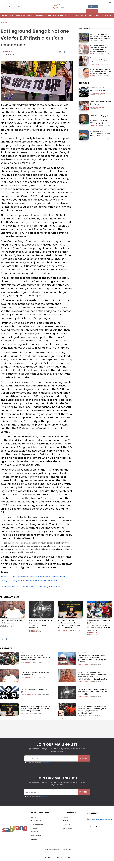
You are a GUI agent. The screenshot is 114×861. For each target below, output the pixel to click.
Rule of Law (82, 653)
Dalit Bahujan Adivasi (82, 94)
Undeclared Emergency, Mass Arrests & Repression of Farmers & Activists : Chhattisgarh (100, 71)
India (91, 40)
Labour (81, 109)
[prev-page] (2, 639)
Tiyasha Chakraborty (97, 93)
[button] (110, 2)
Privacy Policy (45, 763)
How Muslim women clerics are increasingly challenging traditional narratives (100, 60)
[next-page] (7, 639)
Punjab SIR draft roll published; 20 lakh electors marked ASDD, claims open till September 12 (36, 708)
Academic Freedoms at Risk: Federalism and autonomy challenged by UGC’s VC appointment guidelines (99, 48)
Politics (3, 23)
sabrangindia (35, 630)
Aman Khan (62, 630)
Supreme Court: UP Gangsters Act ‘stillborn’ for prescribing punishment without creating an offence (92, 658)
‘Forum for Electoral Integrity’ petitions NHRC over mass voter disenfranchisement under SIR (100, 36)
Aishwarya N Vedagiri (97, 107)
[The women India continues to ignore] (84, 92)
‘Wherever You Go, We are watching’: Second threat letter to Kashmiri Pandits (35, 657)
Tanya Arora (82, 716)
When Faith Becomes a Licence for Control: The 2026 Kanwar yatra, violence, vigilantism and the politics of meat (93, 709)
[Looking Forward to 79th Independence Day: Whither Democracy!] (84, 135)
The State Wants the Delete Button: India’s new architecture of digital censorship (93, 691)
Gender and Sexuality (85, 670)
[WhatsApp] (14, 7)
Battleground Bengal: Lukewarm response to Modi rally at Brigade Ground (33, 576)
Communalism (94, 64)
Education (93, 53)
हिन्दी (62, 8)
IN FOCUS (84, 83)
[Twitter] (9, 7)
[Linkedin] (65, 52)
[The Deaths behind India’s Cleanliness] (84, 105)
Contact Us (91, 11)
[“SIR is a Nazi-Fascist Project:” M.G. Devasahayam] (12, 609)
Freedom (93, 75)
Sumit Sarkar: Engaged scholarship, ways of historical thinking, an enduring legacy (99, 119)
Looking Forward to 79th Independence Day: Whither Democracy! (100, 133)
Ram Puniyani (94, 139)
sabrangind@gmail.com (102, 819)
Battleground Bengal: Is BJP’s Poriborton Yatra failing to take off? (29, 580)
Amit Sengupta (8, 52)
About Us (93, 7)
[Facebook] (4, 7)
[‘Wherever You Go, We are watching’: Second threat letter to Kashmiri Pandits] (9, 658)
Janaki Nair (94, 126)
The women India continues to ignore (98, 89)
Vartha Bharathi (7, 626)
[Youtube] (19, 7)
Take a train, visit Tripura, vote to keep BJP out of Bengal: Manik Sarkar (31, 586)
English (55, 8)
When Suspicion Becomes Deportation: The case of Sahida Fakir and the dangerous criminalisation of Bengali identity (92, 675)
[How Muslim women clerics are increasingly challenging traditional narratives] (84, 61)
